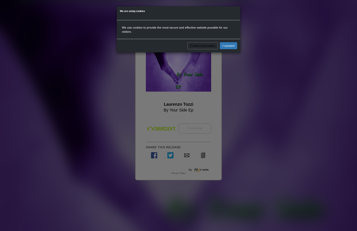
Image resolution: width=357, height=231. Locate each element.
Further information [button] (202, 45)
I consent (228, 45)
